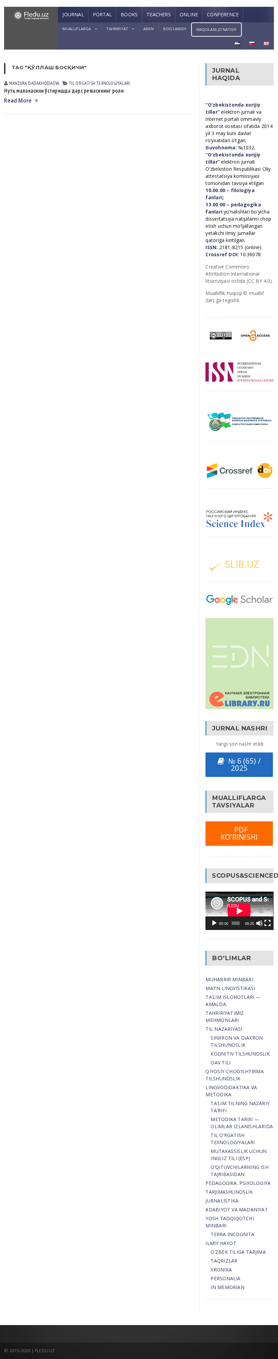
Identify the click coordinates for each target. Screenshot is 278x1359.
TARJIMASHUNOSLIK (229, 1192)
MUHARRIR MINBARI (229, 979)
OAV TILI (221, 1062)
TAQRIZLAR (224, 1261)
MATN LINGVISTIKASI (230, 988)
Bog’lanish (174, 28)
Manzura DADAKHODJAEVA (34, 83)
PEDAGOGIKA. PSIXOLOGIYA (238, 1183)
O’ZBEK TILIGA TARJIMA (238, 1252)
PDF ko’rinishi (239, 833)
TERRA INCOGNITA (232, 1234)
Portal (102, 14)
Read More (18, 100)
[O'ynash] (214, 923)
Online (189, 14)
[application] (239, 911)
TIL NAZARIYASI (223, 1029)
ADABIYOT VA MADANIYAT (236, 1209)
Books (129, 14)
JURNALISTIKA (221, 1200)
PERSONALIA (225, 1278)
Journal (73, 14)
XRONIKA (221, 1269)
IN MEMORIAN (227, 1287)
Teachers (158, 14)
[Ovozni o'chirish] (259, 923)
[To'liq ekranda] (267, 923)
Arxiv (148, 28)
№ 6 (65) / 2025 (242, 764)
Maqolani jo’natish (216, 29)
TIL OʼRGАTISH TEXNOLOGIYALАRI (99, 83)
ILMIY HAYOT (220, 1243)
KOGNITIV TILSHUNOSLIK (240, 1053)
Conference (223, 14)
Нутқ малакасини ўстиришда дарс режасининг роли (64, 90)
